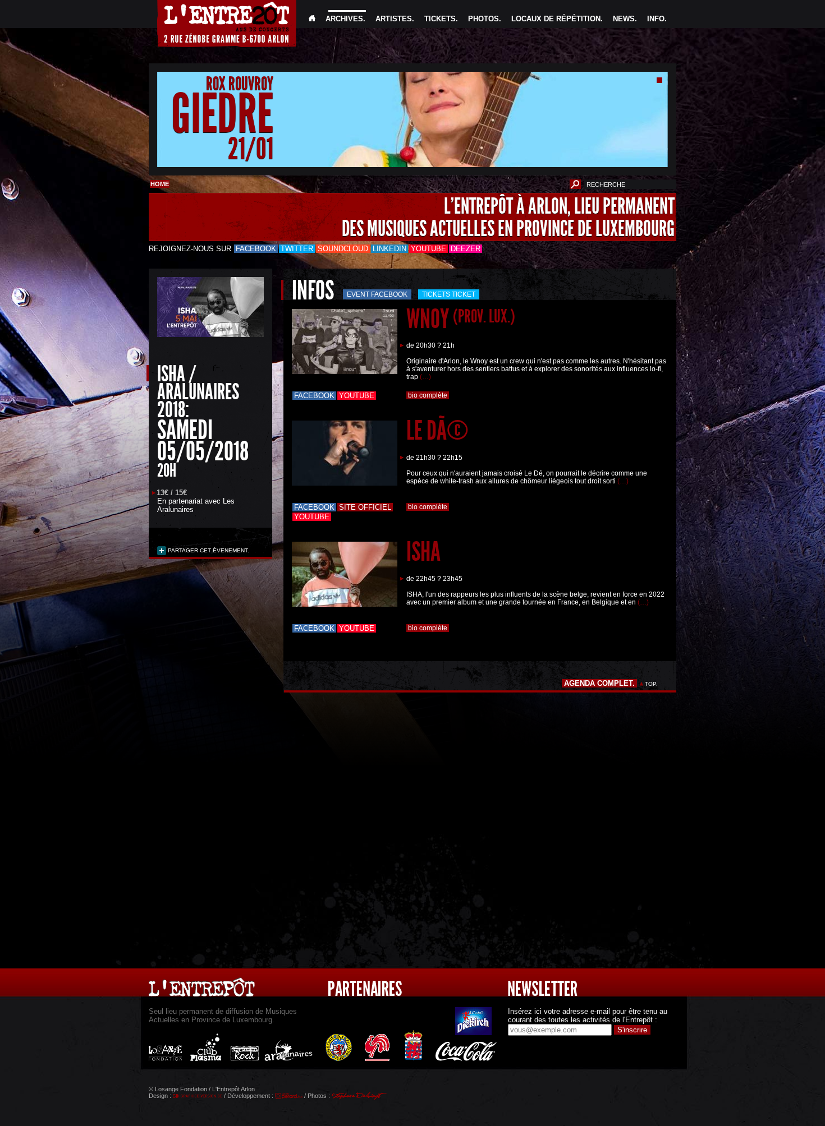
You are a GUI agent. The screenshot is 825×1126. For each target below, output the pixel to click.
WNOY (460, 319)
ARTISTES (393, 19)
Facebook (256, 248)
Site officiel (365, 507)
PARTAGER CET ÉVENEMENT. (207, 550)
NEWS (624, 19)
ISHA (423, 551)
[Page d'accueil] (312, 19)
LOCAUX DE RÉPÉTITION (556, 19)
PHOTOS (483, 19)
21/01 (250, 148)
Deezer (465, 248)
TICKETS (440, 19)
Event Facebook (377, 294)
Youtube (428, 248)
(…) (425, 377)
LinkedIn (389, 248)
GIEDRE (222, 114)
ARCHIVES (344, 19)
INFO (655, 19)
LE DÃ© (437, 430)
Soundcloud (343, 248)
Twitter (297, 248)
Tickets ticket (448, 294)
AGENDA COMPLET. (599, 683)
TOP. (651, 684)
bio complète (427, 395)
